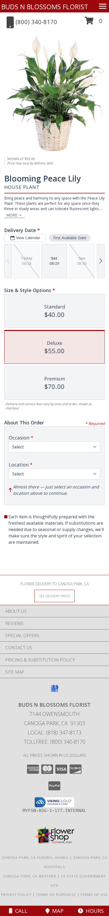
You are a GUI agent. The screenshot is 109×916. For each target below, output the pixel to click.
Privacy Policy (16, 894)
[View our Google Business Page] (54, 691)
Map (56, 910)
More (11, 214)
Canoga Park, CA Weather (29, 876)
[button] (93, 23)
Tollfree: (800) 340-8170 (54, 741)
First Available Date (69, 237)
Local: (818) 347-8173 (54, 732)
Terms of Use (94, 894)
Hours (93, 910)
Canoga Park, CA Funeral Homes (35, 857)
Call (20, 910)
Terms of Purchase (56, 894)
